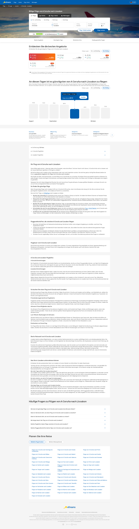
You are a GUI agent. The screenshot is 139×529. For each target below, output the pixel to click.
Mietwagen (34, 2)
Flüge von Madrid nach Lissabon (66, 474)
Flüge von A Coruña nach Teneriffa (67, 483)
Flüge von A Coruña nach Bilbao (40, 454)
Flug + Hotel (27, 2)
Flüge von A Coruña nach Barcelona (67, 480)
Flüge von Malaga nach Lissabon (92, 469)
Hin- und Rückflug (95, 51)
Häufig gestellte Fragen (98, 40)
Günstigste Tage (58, 40)
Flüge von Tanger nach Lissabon (40, 469)
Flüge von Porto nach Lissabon (91, 462)
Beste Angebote (38, 40)
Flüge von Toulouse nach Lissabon (67, 492)
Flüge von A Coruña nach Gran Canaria (42, 483)
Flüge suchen (101, 30)
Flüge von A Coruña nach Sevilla (92, 454)
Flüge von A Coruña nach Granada (92, 457)
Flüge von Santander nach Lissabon (41, 486)
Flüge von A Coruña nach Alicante (67, 477)
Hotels (20, 2)
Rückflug (90, 24)
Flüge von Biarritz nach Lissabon (66, 489)
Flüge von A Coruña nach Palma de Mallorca (95, 480)
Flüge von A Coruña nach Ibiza (40, 480)
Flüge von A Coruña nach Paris (91, 483)
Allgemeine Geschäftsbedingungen (49, 512)
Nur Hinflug (106, 51)
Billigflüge (47, 193)
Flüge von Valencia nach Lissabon (92, 492)
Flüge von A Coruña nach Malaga (41, 462)
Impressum (78, 512)
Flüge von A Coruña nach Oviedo (66, 450)
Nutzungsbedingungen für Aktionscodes (89, 512)
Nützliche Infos (77, 40)
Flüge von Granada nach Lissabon (41, 496)
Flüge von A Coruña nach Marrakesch (93, 477)
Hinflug (78, 24)
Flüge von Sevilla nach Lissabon (40, 465)
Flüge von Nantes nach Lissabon (41, 492)
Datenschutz (71, 512)
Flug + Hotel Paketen (91, 208)
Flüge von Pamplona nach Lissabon (41, 489)
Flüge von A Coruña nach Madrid (66, 454)
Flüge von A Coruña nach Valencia (67, 457)
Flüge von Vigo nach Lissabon (91, 465)
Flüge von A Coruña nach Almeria (92, 474)
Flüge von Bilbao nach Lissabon (66, 486)
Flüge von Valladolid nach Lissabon (41, 474)
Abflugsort (34, 24)
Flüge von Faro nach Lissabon (66, 462)
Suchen (83, 97)
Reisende (103, 23)
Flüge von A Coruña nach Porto (91, 450)
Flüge (15, 2)
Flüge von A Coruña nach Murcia (41, 477)
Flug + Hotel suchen (85, 30)
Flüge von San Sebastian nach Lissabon (94, 486)
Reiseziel (56, 24)
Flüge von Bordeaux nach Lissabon (92, 489)
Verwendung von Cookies (62, 512)
